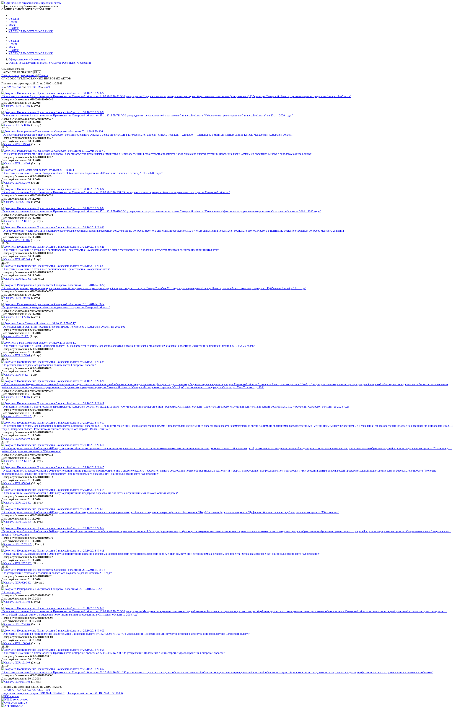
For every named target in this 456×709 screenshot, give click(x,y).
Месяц (12, 24)
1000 (47, 86)
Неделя (13, 21)
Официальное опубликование (27, 59)
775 (33, 86)
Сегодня (14, 18)
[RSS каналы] (10, 696)
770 (8, 86)
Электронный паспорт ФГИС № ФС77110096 (95, 693)
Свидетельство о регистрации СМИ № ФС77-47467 (32, 693)
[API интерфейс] (12, 705)
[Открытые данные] (14, 702)
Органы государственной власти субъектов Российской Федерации (50, 62)
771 (13, 86)
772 (18, 86)
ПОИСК (14, 28)
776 (38, 86)
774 (28, 86)
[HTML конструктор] (14, 699)
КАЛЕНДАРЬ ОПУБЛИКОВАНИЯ (31, 31)
